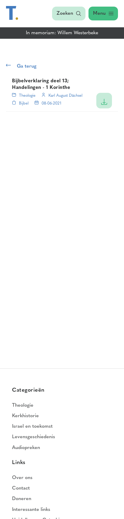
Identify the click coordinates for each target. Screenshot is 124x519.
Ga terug (26, 66)
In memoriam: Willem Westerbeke (62, 33)
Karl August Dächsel (65, 96)
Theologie (27, 96)
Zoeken (65, 13)
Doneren (21, 498)
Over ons (22, 477)
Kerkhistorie (25, 416)
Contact (21, 488)
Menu (99, 13)
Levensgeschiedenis (33, 437)
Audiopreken (26, 447)
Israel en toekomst (32, 426)
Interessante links (31, 509)
